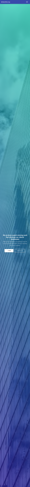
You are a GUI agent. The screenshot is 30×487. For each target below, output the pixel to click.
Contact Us (20, 250)
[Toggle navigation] (27, 2)
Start (9, 250)
